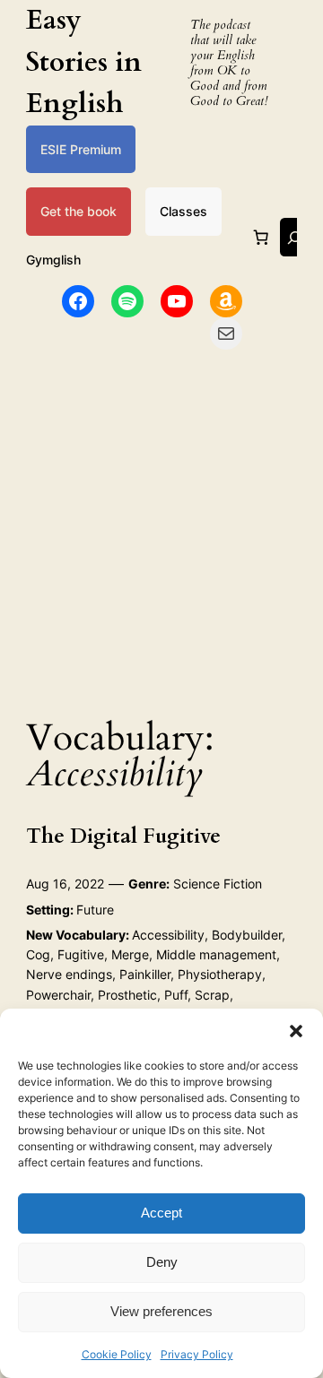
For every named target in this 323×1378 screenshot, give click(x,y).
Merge (130, 954)
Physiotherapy (220, 974)
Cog (38, 954)
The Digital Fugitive (123, 837)
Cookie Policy (117, 1354)
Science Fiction (217, 883)
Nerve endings (69, 974)
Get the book (78, 211)
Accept (161, 1212)
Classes (183, 211)
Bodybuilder (247, 934)
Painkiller (144, 974)
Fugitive (80, 954)
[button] (296, 1031)
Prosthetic (127, 994)
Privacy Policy (197, 1354)
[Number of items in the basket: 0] (261, 237)
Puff (176, 994)
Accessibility (168, 934)
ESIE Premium (80, 149)
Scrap (212, 994)
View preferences (161, 1311)
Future (95, 909)
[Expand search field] (294, 237)
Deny (162, 1262)
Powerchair (58, 994)
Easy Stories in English (84, 62)
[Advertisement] (161, 528)
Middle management (216, 954)
